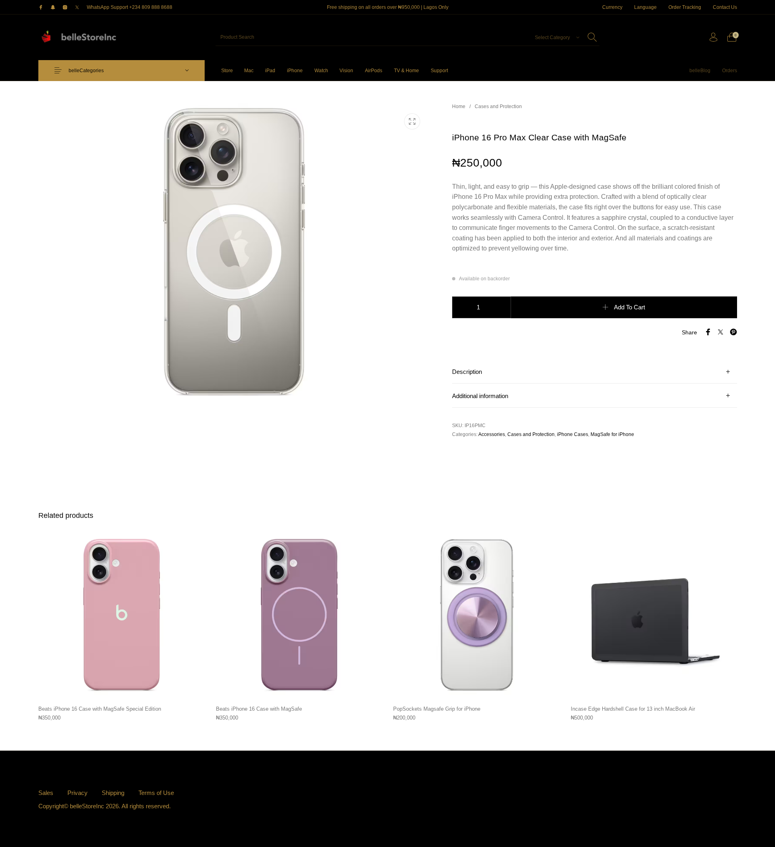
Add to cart (629, 307)
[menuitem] (612, 7)
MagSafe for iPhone (612, 434)
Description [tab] (467, 372)
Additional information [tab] (480, 396)
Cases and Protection (498, 106)
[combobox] (554, 37)
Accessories (491, 434)
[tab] (594, 372)
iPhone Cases (572, 434)
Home (458, 106)
